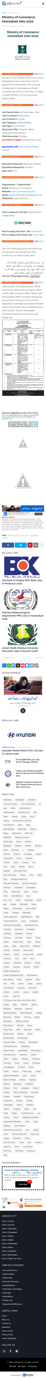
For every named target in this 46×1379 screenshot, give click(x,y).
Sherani (19, 1105)
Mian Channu (8, 1025)
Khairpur (7, 963)
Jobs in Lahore (8, 1221)
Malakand (7, 1009)
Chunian (25, 862)
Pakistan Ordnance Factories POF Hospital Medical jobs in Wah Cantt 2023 (29, 784)
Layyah (25, 992)
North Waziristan (10, 1055)
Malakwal (18, 1009)
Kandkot (7, 954)
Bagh (28, 825)
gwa (5, 904)
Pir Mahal (21, 1067)
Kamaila (7, 950)
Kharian (6, 967)
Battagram (7, 846)
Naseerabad (33, 1042)
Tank (27, 1130)
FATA (6, 892)
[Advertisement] (23, 515)
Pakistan (25, 1059)
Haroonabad (17, 908)
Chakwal (7, 854)
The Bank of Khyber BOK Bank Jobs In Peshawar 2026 (22, 582)
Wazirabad (19, 1151)
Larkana (6, 992)
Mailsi (15, 1004)
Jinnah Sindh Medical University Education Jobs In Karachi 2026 (20, 649)
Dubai (40, 875)
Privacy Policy (7, 1335)
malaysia (29, 1009)
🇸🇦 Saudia (32, 1366)
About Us (5, 1320)
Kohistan (28, 979)
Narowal (22, 1042)
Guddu (18, 900)
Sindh (6, 1113)
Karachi (16, 954)
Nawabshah (25, 1046)
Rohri (15, 1088)
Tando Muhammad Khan (13, 1130)
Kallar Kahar (24, 946)
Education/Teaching (11, 883)
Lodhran (35, 992)
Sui (39, 1113)
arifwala (14, 816)
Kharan (37, 963)
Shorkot (6, 1109)
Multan (37, 1030)
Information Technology (12, 925)
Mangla (39, 1013)
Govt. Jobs (24, 535)
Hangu (33, 904)
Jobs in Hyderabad (9, 1244)
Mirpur (30, 1025)
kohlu (38, 979)
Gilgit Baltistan (16, 896)
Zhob (5, 1155)
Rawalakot (17, 1084)
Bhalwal (28, 846)
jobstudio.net (7, 419)
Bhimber (38, 846)
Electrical (7, 887)
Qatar (25, 1076)
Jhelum (6, 942)
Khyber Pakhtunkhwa (11, 971)
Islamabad (24, 115)
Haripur (6, 908)
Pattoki (26, 1063)
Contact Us (6, 1323)
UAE (29, 1142)
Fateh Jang (16, 892)
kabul (29, 942)
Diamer (23, 875)
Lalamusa (21, 988)
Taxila (6, 1134)
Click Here (33, 422)
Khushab (16, 967)
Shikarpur (29, 1105)
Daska (30, 867)
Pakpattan (36, 1059)
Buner (6, 850)
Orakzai (15, 1059)
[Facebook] (8, 545)
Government (18, 126)
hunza (23, 921)
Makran (34, 1004)
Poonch (15, 1071)
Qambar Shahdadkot (11, 1076)
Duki (5, 879)
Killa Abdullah (32, 975)
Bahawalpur (22, 829)
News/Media (22, 1050)
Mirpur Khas (8, 1030)
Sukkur (16, 1117)
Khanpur (28, 963)
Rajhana (7, 1084)
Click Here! (36, 231)
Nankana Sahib (9, 1042)
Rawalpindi (29, 1084)
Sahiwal (36, 1088)
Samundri (34, 1092)
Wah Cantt (7, 1151)
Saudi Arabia (29, 1096)
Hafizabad (23, 904)
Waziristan (31, 1151)
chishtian (29, 858)
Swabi (27, 1121)
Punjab (21, 119)
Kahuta (37, 942)
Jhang (38, 938)
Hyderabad (34, 921)
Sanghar (7, 1096)
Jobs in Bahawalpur (10, 1255)
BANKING (7, 837)
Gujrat (39, 900)
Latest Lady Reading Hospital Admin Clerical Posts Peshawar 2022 (30, 773)
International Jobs (31, 925)
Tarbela (35, 1130)
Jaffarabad (19, 933)
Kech (32, 959)
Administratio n (25, 808)
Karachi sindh (28, 954)
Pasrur (17, 1063)
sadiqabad (25, 1088)
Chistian (7, 862)
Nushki (33, 1055)
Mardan (17, 1017)
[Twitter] (21, 545)
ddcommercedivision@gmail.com (26, 195)
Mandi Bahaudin (26, 1013)
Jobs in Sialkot (8, 1240)
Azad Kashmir (9, 825)
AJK (35, 812)
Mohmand (27, 1030)
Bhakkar (18, 846)
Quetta (33, 1076)
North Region (36, 1050)
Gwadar (13, 904)
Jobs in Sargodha (9, 1251)
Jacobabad (30, 929)
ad (40, 804)
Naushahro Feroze (10, 1046)
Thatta (27, 1138)
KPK (12, 984)
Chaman (17, 854)
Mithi (18, 1030)
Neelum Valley (9, 1050)
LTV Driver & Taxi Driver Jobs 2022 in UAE (19, 1000)
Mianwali (20, 1025)
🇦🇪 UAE (13, 1366)
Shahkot (19, 1101)
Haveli (6, 913)
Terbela (6, 1138)
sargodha (17, 1096)
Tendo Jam (35, 1134)
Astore (23, 816)
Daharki (22, 867)
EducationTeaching (29, 883)
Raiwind (22, 1080)
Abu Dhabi (32, 800)
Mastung (27, 1017)
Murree (29, 1034)
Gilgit (5, 896)
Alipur (6, 816)
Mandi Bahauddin (10, 1013)
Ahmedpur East (24, 812)
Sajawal (6, 1092)
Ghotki (35, 892)
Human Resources (10, 921)
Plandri (6, 1071)
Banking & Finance (22, 837)
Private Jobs (27, 1071)
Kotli (5, 984)
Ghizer (26, 892)
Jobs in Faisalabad (9, 1232)
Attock (32, 816)
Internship (7, 929)
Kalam (6, 946)
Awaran (6, 821)
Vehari (16, 1147)
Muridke (20, 1034)
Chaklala (30, 850)
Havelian (15, 913)
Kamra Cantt (28, 950)
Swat (35, 1121)
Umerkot (38, 1142)
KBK (25, 959)
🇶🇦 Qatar (22, 1366)
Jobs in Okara (7, 1247)
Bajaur (6, 833)
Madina (6, 1004)
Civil (33, 862)
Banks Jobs (8, 842)
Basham (28, 842)
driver (32, 875)
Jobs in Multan (8, 1236)
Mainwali (24, 1004)
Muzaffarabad (9, 1038)
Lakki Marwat (8, 988)
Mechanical (8, 1021)
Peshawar (36, 1063)
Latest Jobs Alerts (9, 1338)
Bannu (18, 842)
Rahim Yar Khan (10, 1080)
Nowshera (23, 1055)
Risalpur (7, 1088)
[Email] (35, 545)
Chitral (16, 862)
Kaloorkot (36, 946)
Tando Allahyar (19, 1126)
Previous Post (8, 658)
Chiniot (19, 858)
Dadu (13, 867)
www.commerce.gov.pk (23, 191)
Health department (10, 917)
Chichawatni (8, 858)
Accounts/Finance (28, 804)
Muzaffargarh (22, 1038)
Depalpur (7, 871)
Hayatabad (26, 913)
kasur (17, 959)
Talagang (7, 1126)
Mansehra (7, 1017)
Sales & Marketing (20, 1092)
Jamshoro (7, 938)
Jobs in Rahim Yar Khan (11, 1259)
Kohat (19, 979)
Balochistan (16, 833)
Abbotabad (8, 800)
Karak (39, 954)
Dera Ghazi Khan (20, 871)
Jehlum (29, 938)
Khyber (36, 967)
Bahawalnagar (9, 829)
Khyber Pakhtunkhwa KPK (13, 975)
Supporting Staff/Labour (12, 1121)
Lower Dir (15, 996)
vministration (27, 1147)
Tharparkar (17, 1138)
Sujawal (6, 1117)
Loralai (6, 996)
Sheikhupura (8, 1105)
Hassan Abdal (31, 908)
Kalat (14, 946)
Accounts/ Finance (11, 804)
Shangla (29, 1101)
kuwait (30, 984)
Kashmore (7, 959)
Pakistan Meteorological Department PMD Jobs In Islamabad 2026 (22, 615)
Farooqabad (30, 887)
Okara (6, 1059)
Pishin (31, 1067)
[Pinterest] (30, 545)
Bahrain (33, 829)
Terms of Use (7, 1331)
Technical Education (19, 1134)
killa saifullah (8, 979)
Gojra (28, 896)
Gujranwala (29, 900)
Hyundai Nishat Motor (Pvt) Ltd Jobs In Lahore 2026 (22, 752)
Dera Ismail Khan (10, 875)
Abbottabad (19, 800)
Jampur (29, 933)
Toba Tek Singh (9, 1142)
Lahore (38, 984)
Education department (19, 879)
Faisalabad (18, 887)
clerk (5, 867)
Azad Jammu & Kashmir (22, 821)
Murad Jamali (9, 1034)
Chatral (38, 854)
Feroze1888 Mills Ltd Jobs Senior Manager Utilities (27, 760)
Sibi (34, 1109)
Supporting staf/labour (30, 1117)
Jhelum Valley (18, 942)
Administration (14, 13)
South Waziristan (27, 1113)
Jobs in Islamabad (9, 1229)
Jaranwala (18, 938)
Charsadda (28, 854)
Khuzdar (27, 967)
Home (4, 13)
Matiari (37, 1017)
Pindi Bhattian (9, 1067)
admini (13, 808)
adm (5, 808)
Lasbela (16, 992)
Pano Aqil (7, 1063)
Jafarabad (7, 933)
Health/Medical (26, 917)
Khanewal (17, 963)
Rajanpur (32, 1080)
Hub (37, 917)
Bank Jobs (29, 833)
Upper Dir (7, 1147)
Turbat (21, 1142)
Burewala (15, 850)
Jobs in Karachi (8, 1225)
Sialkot (26, 1109)
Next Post (39, 658)
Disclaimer (6, 1327)
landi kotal (32, 988)
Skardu (14, 1113)
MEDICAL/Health (22, 1021)
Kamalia (17, 950)
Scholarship (8, 1101)
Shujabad (16, 1109)
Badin (20, 825)
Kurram (21, 984)
